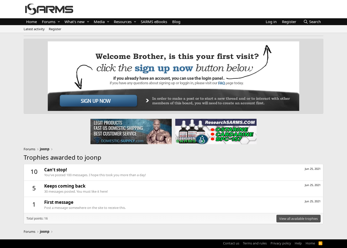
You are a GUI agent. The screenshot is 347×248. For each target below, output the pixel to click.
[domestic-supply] (131, 131)
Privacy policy (281, 243)
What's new (75, 21)
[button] (59, 21)
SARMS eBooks (154, 21)
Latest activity (34, 29)
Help (298, 243)
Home (31, 21)
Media (99, 21)
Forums (48, 21)
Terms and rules (255, 243)
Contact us (231, 243)
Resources (123, 21)
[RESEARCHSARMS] (215, 131)
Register (55, 29)
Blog (176, 21)
